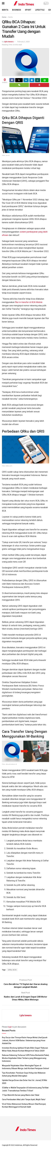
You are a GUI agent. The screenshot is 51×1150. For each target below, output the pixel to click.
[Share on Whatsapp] (37, 80)
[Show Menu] (3, 3)
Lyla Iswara (8, 42)
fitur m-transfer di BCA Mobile (28, 302)
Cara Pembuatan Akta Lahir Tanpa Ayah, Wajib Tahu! (23, 1099)
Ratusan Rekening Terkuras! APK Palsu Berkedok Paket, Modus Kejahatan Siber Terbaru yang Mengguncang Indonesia (25, 1058)
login (10, 1027)
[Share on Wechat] (19, 85)
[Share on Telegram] (31, 80)
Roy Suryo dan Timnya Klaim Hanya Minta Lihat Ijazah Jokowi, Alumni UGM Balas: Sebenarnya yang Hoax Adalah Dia (24, 1040)
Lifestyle (39, 10)
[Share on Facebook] (12, 80)
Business (16, 10)
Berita (5, 10)
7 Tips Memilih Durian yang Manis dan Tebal (20, 1095)
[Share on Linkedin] (26, 80)
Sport (28, 10)
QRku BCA (12, 970)
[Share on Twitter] (19, 80)
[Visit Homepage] (24, 3)
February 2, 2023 (23, 42)
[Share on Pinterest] (39, 85)
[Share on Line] (44, 80)
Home (4, 17)
